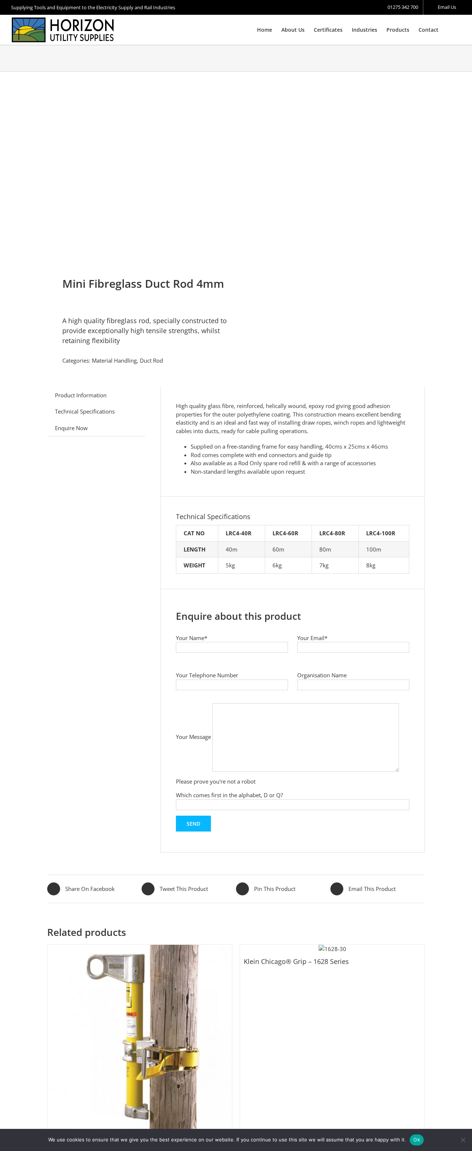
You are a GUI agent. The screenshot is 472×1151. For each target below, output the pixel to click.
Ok (416, 1140)
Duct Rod (151, 360)
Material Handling (114, 360)
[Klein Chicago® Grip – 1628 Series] (332, 949)
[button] (450, 30)
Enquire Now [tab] (71, 428)
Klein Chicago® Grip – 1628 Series (296, 961)
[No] (462, 1140)
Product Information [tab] (81, 395)
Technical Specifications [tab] (85, 411)
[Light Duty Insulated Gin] (140, 1037)
